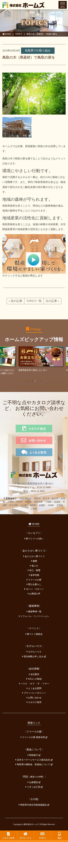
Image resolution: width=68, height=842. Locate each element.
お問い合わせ (34, 696)
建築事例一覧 (34, 610)
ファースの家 (34, 578)
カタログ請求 (34, 701)
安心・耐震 (34, 569)
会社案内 (34, 673)
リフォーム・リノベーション (34, 615)
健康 (34, 560)
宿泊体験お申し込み (33, 655)
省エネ (34, 564)
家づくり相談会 (34, 633)
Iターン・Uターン (34, 588)
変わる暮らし (34, 583)
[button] (27, 380)
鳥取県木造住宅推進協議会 (33, 803)
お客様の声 (34, 592)
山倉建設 (33, 781)
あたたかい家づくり (34, 555)
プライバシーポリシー (34, 692)
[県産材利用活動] (34, 253)
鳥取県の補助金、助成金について (33, 763)
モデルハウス (34, 650)
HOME (8, 34)
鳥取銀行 (33, 754)
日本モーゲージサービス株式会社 (33, 758)
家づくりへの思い (34, 537)
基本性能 (34, 574)
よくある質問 (34, 687)
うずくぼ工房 (33, 786)
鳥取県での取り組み (38, 50)
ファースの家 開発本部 (34, 736)
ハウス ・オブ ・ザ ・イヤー (34, 682)
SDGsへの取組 (34, 678)
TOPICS (18, 34)
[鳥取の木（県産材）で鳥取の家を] (34, 93)
